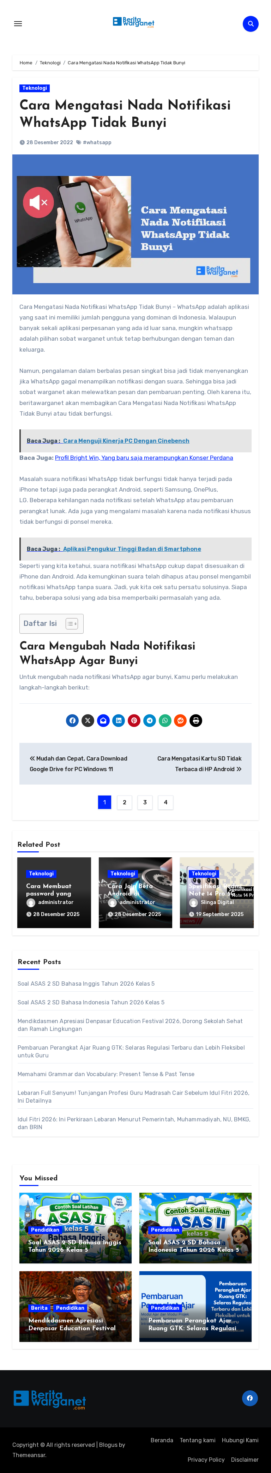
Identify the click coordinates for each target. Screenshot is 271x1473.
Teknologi (34, 88)
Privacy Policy (206, 1459)
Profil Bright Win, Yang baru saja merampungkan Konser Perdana (144, 457)
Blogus (108, 1445)
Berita (39, 1308)
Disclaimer (245, 1459)
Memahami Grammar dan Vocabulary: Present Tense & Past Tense (106, 1074)
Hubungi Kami (240, 1440)
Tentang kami (198, 1440)
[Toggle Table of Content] (68, 624)
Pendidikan (45, 1230)
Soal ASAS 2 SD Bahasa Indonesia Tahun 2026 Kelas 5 (91, 1002)
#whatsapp (97, 143)
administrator (56, 902)
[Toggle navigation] (18, 23)
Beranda (162, 1440)
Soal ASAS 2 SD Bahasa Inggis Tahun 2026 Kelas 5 (86, 983)
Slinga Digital (217, 902)
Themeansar (28, 1455)
